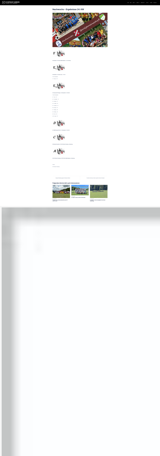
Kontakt (151, 2)
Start (128, 2)
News (131, 2)
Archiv (147, 2)
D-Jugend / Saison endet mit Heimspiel (78, 197)
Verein (133, 2)
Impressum (154, 2)
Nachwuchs (142, 2)
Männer (138, 2)
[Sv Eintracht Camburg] (11, 2)
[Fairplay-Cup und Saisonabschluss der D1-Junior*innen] (61, 191)
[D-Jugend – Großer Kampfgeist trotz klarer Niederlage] (99, 191)
